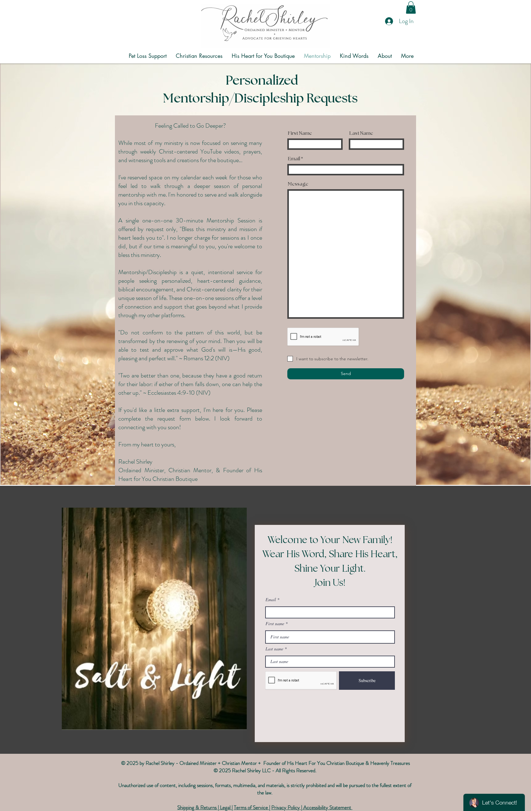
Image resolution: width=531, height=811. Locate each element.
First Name (300, 133)
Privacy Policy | (287, 807)
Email (294, 158)
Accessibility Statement (327, 807)
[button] (411, 7)
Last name (274, 649)
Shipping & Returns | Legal (204, 807)
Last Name (361, 133)
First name (275, 623)
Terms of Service (251, 807)
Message (298, 184)
